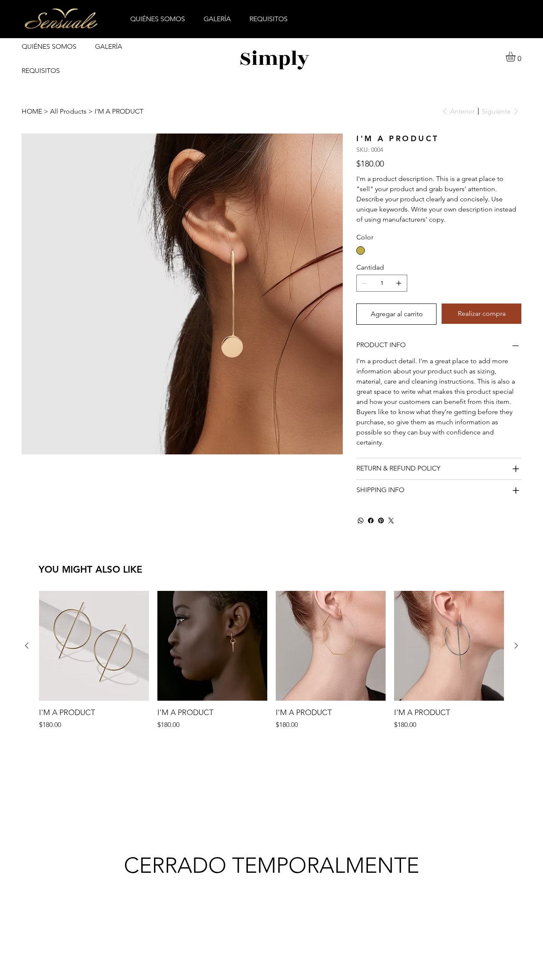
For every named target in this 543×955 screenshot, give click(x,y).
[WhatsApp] (360, 520)
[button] (516, 56)
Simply (274, 59)
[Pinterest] (381, 520)
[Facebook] (371, 520)
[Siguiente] (516, 645)
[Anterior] (27, 645)
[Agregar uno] (398, 283)
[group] (271, 660)
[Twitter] (391, 520)
